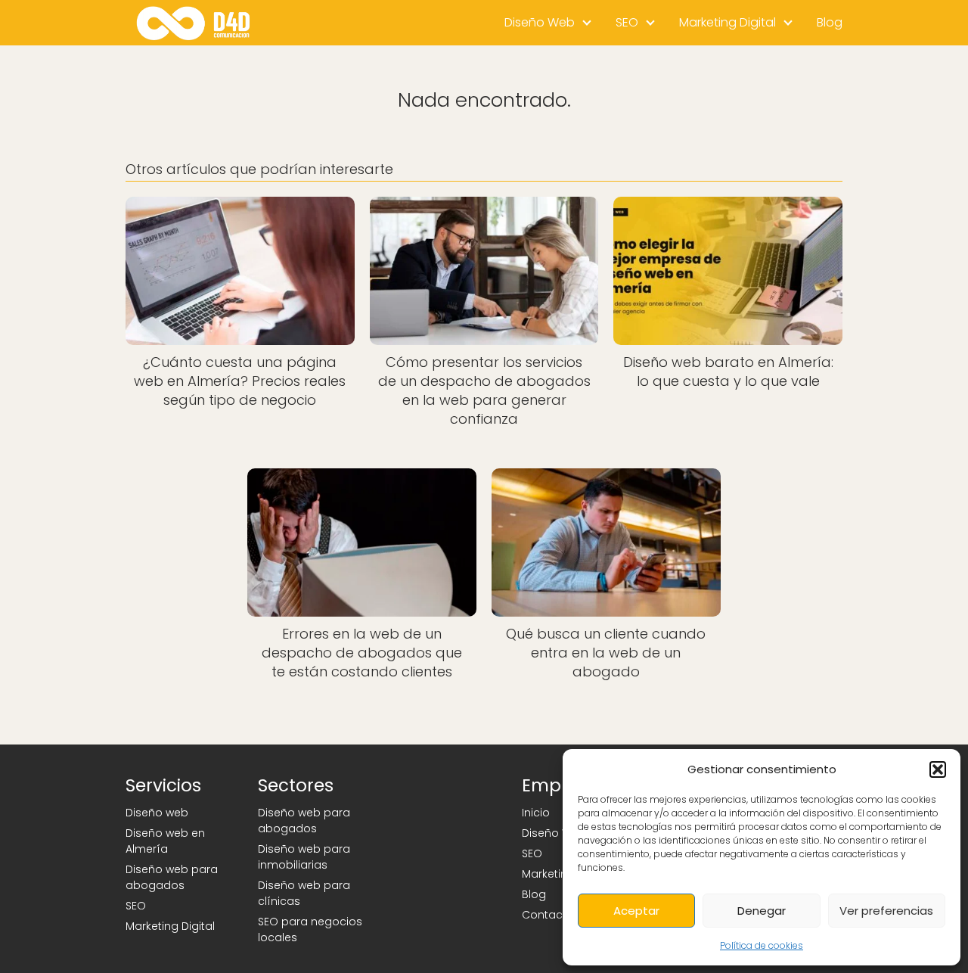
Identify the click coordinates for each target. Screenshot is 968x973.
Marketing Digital (727, 22)
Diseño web (157, 812)
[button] (937, 769)
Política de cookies (761, 945)
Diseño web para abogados (172, 877)
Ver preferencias (886, 911)
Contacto (548, 914)
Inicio (536, 812)
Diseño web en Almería (165, 840)
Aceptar (636, 911)
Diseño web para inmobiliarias (304, 856)
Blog (829, 22)
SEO (627, 22)
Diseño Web (539, 22)
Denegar (761, 911)
